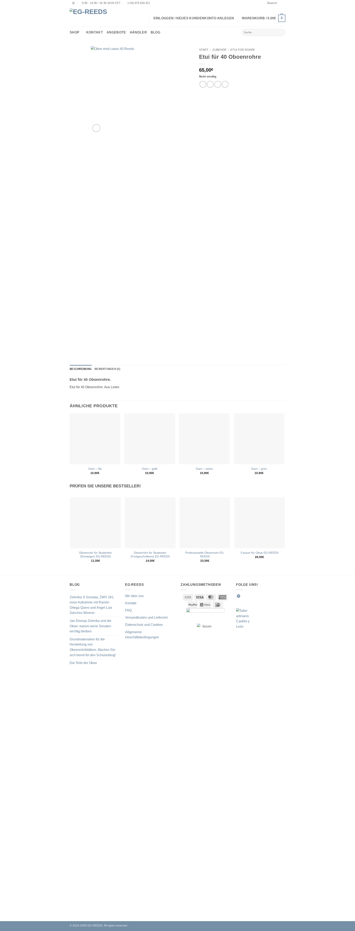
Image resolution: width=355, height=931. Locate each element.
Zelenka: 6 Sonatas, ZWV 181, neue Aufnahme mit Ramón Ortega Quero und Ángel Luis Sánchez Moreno (92, 605)
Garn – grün (259, 468)
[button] (263, 18)
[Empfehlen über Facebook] (202, 84)
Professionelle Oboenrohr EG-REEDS (205, 554)
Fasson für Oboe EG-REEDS (259, 552)
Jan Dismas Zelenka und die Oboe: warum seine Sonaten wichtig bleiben (90, 626)
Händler (138, 32)
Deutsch (272, 3)
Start (203, 49)
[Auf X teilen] (210, 84)
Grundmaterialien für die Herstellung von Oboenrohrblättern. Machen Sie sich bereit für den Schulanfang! (93, 647)
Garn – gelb (149, 468)
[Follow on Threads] (263, 596)
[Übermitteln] (281, 32)
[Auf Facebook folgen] (243, 596)
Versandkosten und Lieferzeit (146, 617)
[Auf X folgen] (258, 596)
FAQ (128, 610)
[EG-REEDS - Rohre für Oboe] (91, 16)
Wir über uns (134, 596)
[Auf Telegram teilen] (225, 84)
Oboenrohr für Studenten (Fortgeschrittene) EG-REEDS (150, 554)
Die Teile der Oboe (83, 663)
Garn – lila (95, 468)
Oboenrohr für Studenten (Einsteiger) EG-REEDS (95, 554)
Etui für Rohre (243, 49)
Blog (155, 32)
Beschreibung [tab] (81, 369)
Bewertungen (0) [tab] (107, 369)
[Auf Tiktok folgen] (253, 596)
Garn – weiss (204, 468)
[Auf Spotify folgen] (238, 596)
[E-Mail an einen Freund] (217, 84)
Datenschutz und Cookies (144, 624)
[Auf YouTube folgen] (273, 596)
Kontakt (94, 32)
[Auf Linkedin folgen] (268, 596)
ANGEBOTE (116, 32)
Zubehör (219, 49)
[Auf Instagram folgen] (248, 596)
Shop (74, 32)
